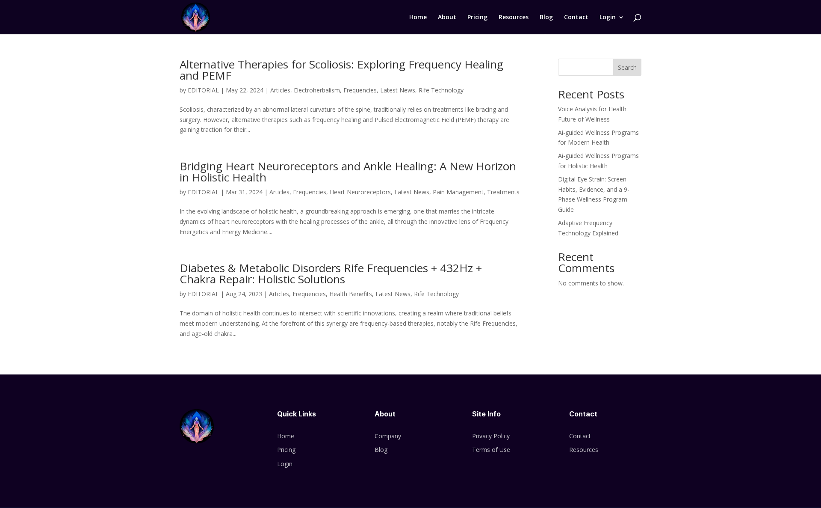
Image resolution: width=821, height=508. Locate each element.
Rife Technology (441, 90)
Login (608, 17)
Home (418, 17)
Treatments (503, 192)
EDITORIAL (203, 90)
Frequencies (360, 90)
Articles (280, 90)
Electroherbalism (317, 90)
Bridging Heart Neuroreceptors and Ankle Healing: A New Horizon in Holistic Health (348, 171)
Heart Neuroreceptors (360, 192)
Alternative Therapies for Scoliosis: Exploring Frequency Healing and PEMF (341, 69)
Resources (514, 17)
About (447, 17)
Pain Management (458, 192)
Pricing (477, 17)
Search (627, 67)
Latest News (397, 90)
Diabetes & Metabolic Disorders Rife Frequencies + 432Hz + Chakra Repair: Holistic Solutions (331, 273)
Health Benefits (350, 294)
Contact (576, 17)
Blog (546, 17)
